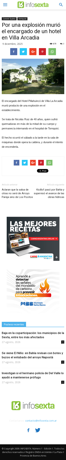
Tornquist (22, 18)
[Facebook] (28, 430)
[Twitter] (37, 430)
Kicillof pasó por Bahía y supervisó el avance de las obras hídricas (49, 193)
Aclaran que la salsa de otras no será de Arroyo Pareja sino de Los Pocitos (17, 193)
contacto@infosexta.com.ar (41, 420)
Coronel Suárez (9, 18)
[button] (61, 5)
